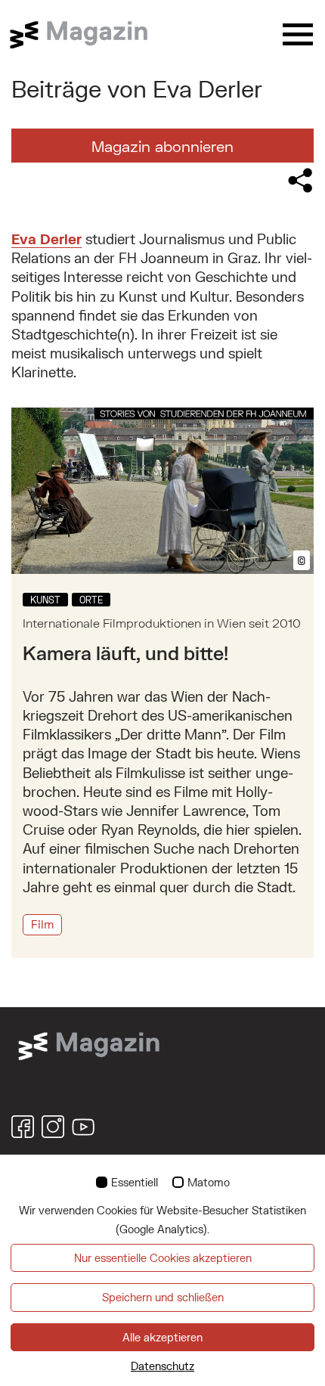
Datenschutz (162, 1366)
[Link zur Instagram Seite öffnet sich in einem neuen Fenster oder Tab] (53, 1126)
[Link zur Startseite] (86, 34)
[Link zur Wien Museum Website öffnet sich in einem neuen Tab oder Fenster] (88, 1044)
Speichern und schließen (163, 1297)
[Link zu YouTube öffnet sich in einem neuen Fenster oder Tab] (83, 1126)
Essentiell (134, 1182)
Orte (91, 600)
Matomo (208, 1182)
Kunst (45, 600)
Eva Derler (46, 239)
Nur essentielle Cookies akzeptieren (163, 1257)
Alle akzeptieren (162, 1337)
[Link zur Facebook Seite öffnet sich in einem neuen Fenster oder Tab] (22, 1126)
